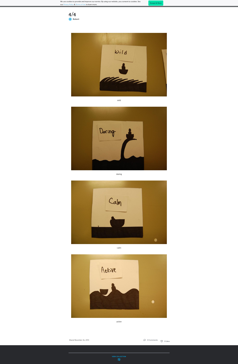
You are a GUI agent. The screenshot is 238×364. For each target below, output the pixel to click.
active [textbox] (119, 322)
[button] (145, 340)
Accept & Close (156, 3)
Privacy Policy (68, 4)
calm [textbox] (119, 248)
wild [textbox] (119, 100)
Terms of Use (81, 4)
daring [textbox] (119, 174)
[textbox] (119, 177)
